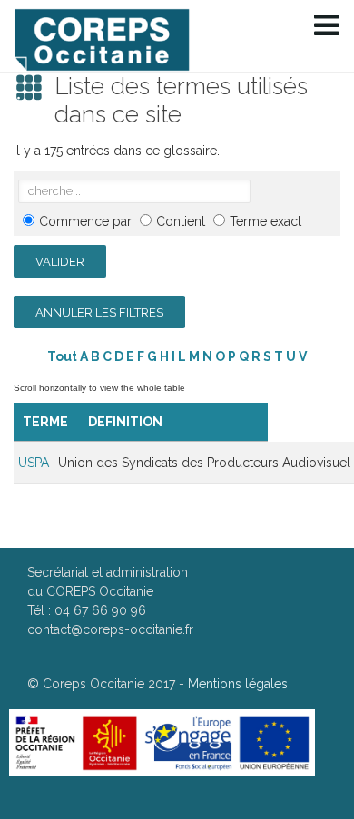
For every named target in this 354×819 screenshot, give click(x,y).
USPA (33, 462)
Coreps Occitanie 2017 (109, 684)
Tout (62, 356)
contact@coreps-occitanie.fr (110, 629)
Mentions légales (238, 684)
